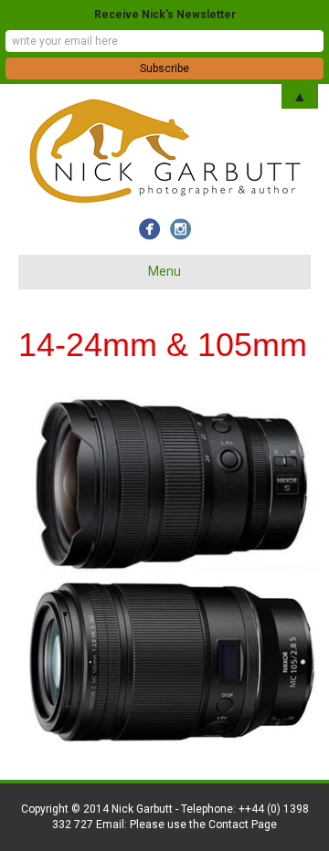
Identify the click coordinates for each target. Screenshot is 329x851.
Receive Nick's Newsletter (165, 14)
